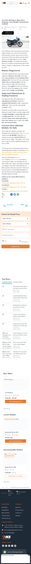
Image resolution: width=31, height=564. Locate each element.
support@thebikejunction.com (13, 530)
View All (6, 408)
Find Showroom (6, 518)
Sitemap (18, 515)
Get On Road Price (15, 401)
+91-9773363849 (9, 533)
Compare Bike (6, 515)
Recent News (18, 282)
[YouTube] (15, 546)
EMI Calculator (6, 512)
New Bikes (5, 507)
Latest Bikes (5, 510)
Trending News (7, 282)
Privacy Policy (20, 510)
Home (3, 487)
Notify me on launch (15, 476)
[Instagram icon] (9, 546)
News (7, 487)
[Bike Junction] (4, 3)
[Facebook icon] (3, 546)
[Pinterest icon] (6, 546)
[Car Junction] (11, 493)
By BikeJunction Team (23, 28)
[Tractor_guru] (22, 493)
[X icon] (12, 546)
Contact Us (19, 512)
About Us (18, 507)
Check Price (15, 246)
